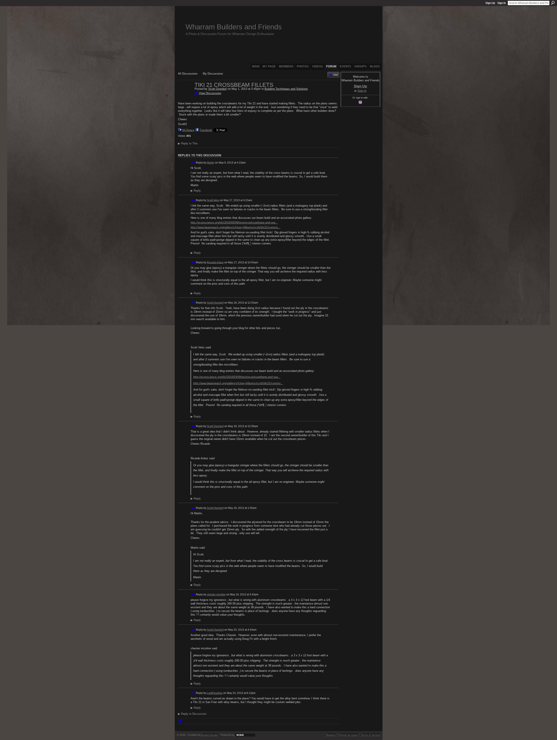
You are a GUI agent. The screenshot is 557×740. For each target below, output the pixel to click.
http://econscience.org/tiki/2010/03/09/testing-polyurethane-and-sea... (234, 222)
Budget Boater (209, 735)
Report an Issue (348, 735)
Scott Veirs (213, 200)
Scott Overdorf (217, 88)
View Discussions (210, 93)
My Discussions (213, 73)
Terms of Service (370, 735)
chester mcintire (216, 594)
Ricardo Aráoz (215, 262)
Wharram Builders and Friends (234, 27)
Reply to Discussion (192, 713)
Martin (210, 162)
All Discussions (188, 73)
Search (553, 3)
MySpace (188, 130)
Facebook (206, 130)
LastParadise (215, 693)
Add (335, 74)
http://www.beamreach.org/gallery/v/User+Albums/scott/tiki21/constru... (235, 227)
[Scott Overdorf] (185, 94)
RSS (180, 721)
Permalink (193, 163)
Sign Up (490, 3)
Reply (196, 190)
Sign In (501, 3)
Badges (331, 735)
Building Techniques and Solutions (286, 88)
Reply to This (188, 143)
